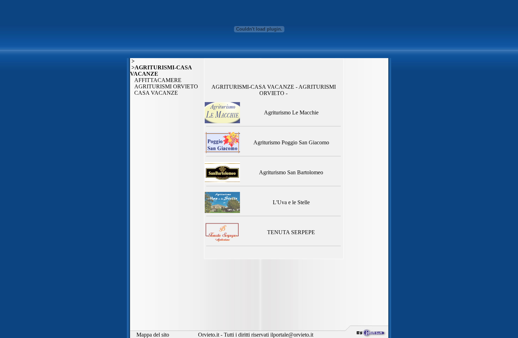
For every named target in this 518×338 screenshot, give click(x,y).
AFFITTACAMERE (155, 80)
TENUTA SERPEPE (291, 232)
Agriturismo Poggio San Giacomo (291, 142)
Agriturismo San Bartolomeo (291, 172)
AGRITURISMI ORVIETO (164, 86)
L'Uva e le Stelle (291, 202)
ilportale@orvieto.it (291, 335)
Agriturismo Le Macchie (291, 112)
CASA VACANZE (154, 93)
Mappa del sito (152, 335)
